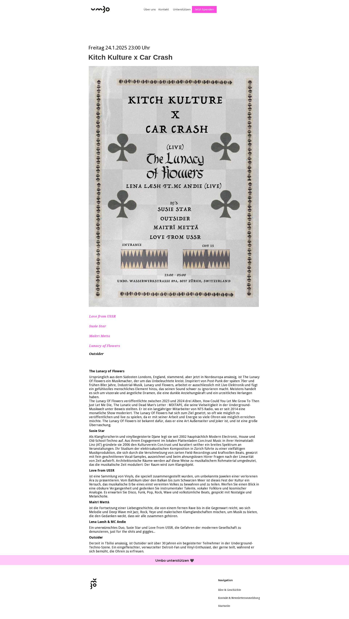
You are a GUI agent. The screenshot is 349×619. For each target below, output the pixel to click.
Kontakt (163, 9)
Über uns (150, 9)
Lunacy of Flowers (104, 346)
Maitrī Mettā (99, 336)
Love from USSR (102, 316)
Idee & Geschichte (229, 589)
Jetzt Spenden (204, 9)
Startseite (224, 605)
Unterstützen (182, 9)
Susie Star (97, 326)
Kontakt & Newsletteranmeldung (239, 597)
